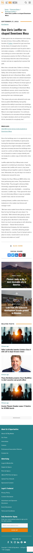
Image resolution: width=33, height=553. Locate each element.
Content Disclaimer (7, 497)
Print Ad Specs (5, 471)
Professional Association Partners (11, 449)
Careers (3, 445)
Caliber (10, 43)
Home (6, 9)
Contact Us (4, 453)
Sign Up (15, 530)
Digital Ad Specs (6, 467)
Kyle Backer (5, 24)
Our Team (4, 437)
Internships (4, 441)
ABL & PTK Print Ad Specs (9, 475)
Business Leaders (10, 11)
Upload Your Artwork (7, 479)
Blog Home (18, 246)
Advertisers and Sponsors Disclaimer (9, 502)
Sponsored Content (7, 483)
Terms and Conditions (8, 511)
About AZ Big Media (7, 434)
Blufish (8, 550)
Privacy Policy (5, 493)
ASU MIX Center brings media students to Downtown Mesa (14, 130)
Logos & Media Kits (7, 463)
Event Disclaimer (6, 507)
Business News (15, 9)
